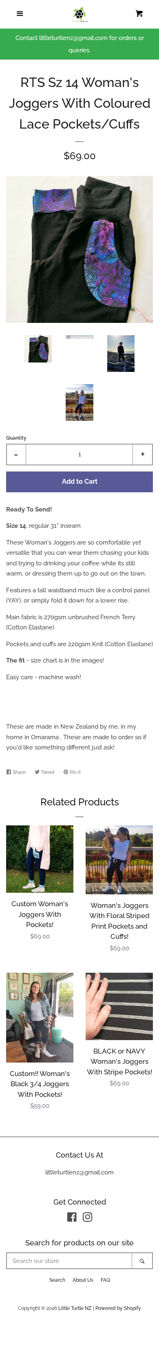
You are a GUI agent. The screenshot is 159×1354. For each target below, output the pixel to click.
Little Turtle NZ (75, 1308)
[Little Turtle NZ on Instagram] (88, 1219)
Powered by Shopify (118, 1308)
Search (57, 1280)
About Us (83, 1280)
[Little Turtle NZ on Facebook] (72, 1219)
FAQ (105, 1280)
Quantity (16, 438)
